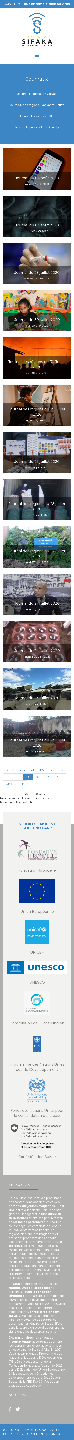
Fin (23, 784)
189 (17, 777)
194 (65, 777)
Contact (56, 1434)
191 (37, 777)
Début (10, 770)
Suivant (10, 784)
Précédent (26, 770)
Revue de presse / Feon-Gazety (37, 127)
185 (41, 770)
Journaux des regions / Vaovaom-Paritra (37, 105)
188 (7, 777)
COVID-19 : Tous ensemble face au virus (37, 4)
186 (51, 770)
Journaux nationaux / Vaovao (37, 94)
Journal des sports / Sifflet (37, 116)
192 (46, 777)
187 (60, 770)
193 (56, 777)
